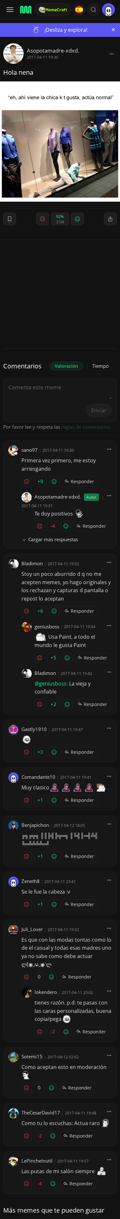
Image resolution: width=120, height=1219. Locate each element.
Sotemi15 (32, 1056)
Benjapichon (35, 825)
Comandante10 (38, 777)
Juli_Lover (32, 929)
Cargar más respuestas (53, 539)
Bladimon (32, 563)
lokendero (45, 992)
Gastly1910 (34, 729)
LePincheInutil (37, 1160)
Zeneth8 (30, 881)
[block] (112, 53)
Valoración (66, 366)
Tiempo (100, 366)
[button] (93, 9)
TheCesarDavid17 (40, 1112)
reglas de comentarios (85, 427)
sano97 (29, 450)
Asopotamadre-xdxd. (53, 50)
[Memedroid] (25, 9)
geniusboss (46, 626)
